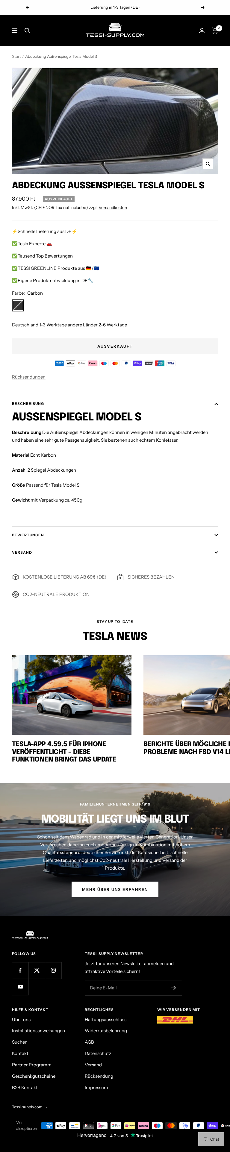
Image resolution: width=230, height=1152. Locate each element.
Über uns (21, 1019)
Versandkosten (113, 207)
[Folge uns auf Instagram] (53, 970)
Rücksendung (99, 1076)
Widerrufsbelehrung (106, 1030)
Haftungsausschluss (105, 1019)
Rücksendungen (29, 377)
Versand (22, 552)
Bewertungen (28, 535)
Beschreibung (28, 403)
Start (16, 56)
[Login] (202, 30)
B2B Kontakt (25, 1087)
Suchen (20, 1042)
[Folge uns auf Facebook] (20, 970)
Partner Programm (32, 1065)
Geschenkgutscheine (33, 1076)
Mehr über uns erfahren (115, 889)
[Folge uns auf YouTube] (20, 987)
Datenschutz (98, 1053)
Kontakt (20, 1053)
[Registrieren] (173, 988)
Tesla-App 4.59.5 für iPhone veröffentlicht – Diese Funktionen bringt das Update (64, 752)
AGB (89, 1042)
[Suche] (27, 30)
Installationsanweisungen (38, 1030)
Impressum (96, 1087)
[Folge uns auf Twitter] (36, 970)
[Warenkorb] (215, 31)
